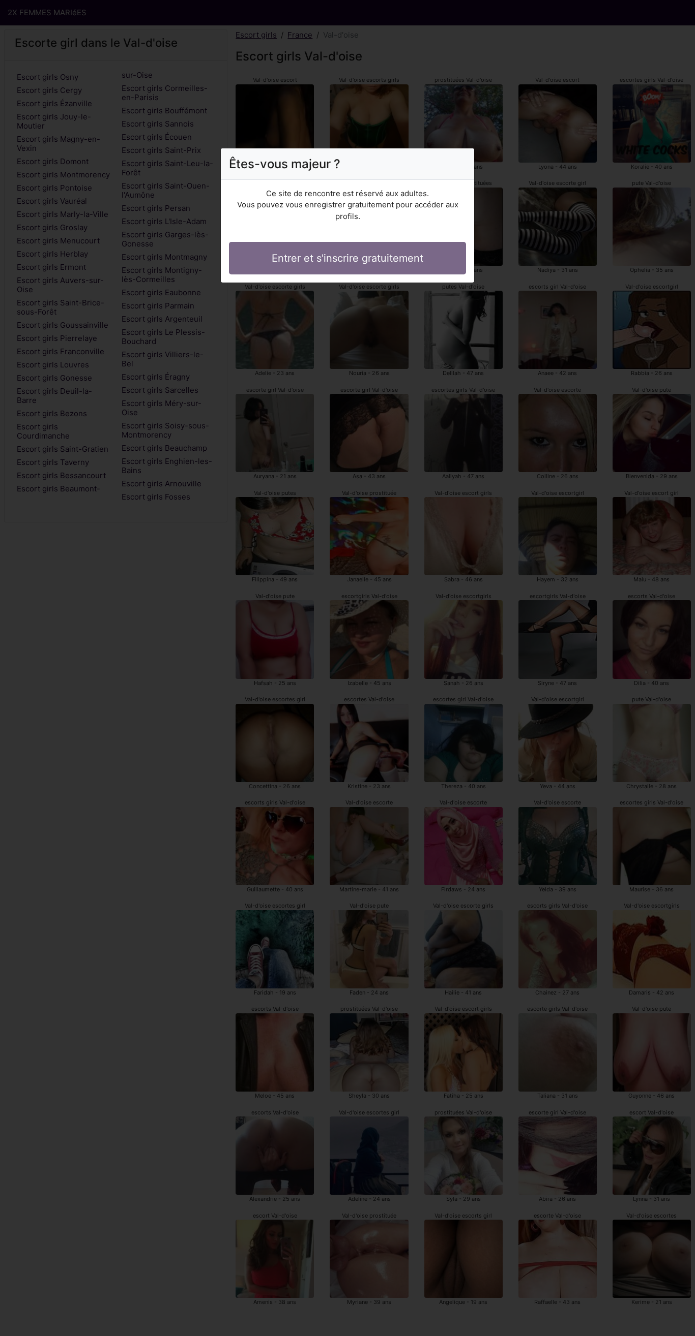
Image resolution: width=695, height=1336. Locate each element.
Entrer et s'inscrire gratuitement (347, 258)
